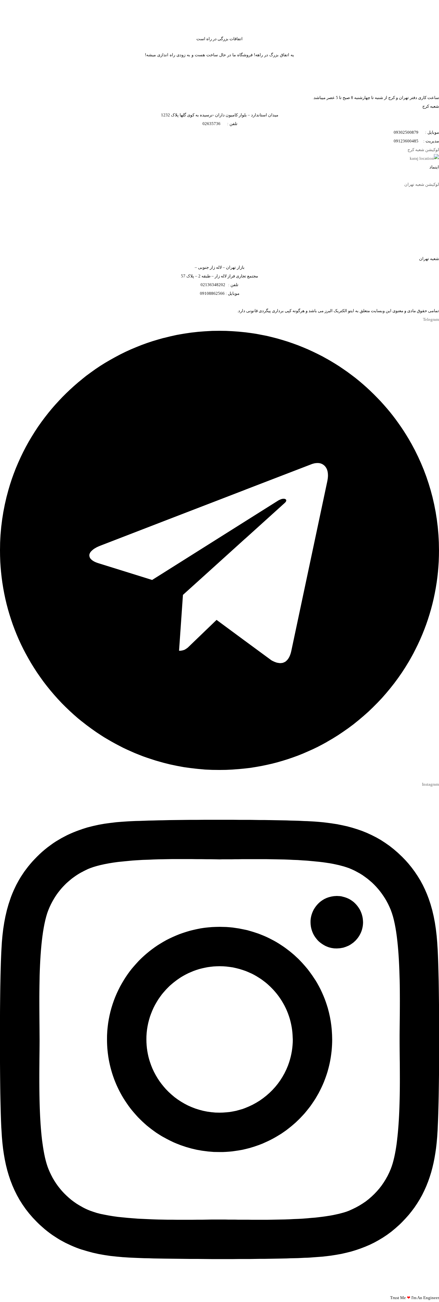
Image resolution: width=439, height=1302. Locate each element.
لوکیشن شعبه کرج (423, 149)
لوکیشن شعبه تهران (421, 184)
